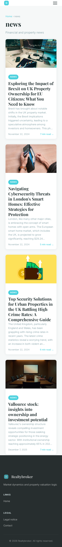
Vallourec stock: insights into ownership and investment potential (27, 411)
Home (9, 16)
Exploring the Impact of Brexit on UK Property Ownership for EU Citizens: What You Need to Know (30, 94)
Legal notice (10, 519)
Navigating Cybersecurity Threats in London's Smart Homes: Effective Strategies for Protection (29, 201)
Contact (7, 525)
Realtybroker (22, 476)
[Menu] (55, 3)
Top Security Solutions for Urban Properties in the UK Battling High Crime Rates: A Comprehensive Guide (30, 309)
